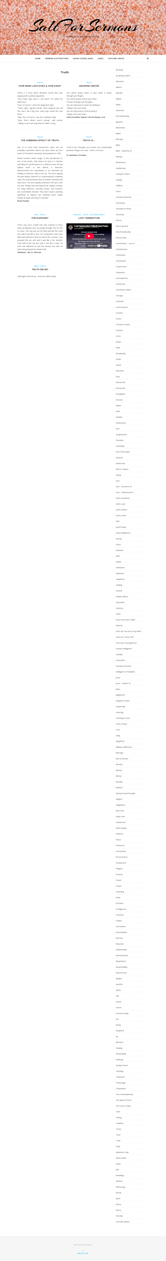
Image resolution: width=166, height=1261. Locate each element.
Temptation (121, 1088)
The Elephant (40, 218)
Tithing (119, 1117)
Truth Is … (89, 140)
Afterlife (119, 93)
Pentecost (120, 845)
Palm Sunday (121, 828)
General (119, 625)
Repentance (121, 961)
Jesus (118, 677)
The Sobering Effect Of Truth (40, 140)
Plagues (119, 868)
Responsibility (121, 967)
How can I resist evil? (125, 637)
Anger (118, 104)
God (36, 215)
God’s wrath (121, 515)
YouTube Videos (116, 58)
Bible (36, 266)
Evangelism (120, 394)
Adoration (120, 81)
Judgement (120, 695)
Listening (119, 712)
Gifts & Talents (122, 469)
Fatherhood (121, 423)
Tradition (119, 1123)
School (118, 1001)
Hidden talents (122, 596)
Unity (118, 1146)
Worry (118, 1204)
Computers (120, 272)
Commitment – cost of (125, 243)
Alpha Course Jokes (83, 58)
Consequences (122, 278)
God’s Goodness (123, 498)
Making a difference (124, 747)
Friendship (120, 446)
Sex (117, 1019)
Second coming (122, 1013)
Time (118, 1111)
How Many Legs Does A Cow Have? (40, 86)
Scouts (118, 1007)
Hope (118, 614)
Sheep (118, 1025)
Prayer (119, 886)
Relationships (121, 949)
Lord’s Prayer (121, 724)
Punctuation (121, 926)
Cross (118, 336)
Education (120, 370)
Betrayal (119, 139)
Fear (118, 428)
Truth (40, 83)
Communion (121, 255)
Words (118, 1192)
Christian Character (124, 197)
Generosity (120, 463)
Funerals (119, 457)
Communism (121, 261)
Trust (118, 1135)
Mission (119, 770)
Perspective (121, 863)
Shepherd (120, 1030)
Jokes (100, 58)
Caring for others (123, 174)
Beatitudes (120, 127)
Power (118, 880)
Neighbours (121, 805)
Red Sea (119, 938)
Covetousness (122, 307)
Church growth (122, 226)
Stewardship (121, 1053)
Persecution (121, 851)
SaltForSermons (83, 26)
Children (119, 185)
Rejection (120, 944)
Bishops (119, 156)
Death (118, 342)
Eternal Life (120, 382)
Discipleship (121, 353)
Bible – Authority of (124, 151)
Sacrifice (119, 984)
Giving (118, 475)
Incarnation (120, 660)
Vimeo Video (121, 1158)
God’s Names (121, 509)
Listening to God (123, 718)
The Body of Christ (123, 1100)
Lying (118, 735)
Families (77, 215)
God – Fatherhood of (124, 492)
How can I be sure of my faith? (128, 631)
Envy (118, 376)
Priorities (119, 903)
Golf (117, 521)
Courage (119, 295)
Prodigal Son (121, 909)
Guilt (118, 556)
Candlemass (121, 168)
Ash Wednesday (122, 116)
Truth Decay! (40, 269)
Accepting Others (123, 75)
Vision (118, 1164)
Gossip (119, 538)
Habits (118, 562)
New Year (120, 810)
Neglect (119, 799)
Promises (120, 915)
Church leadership (123, 232)
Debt (118, 347)
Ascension (120, 110)
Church (118, 220)
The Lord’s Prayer (123, 1106)
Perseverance (122, 857)
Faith (118, 411)
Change (119, 180)
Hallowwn (120, 573)
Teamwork (120, 1077)
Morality (119, 782)
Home (38, 58)
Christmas (120, 214)
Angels (118, 98)
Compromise (121, 266)
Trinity (118, 1129)
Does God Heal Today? (125, 619)
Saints (118, 990)
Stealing (119, 1048)
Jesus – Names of (123, 683)
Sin (117, 1036)
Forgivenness (121, 434)
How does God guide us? (126, 643)
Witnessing (120, 1187)
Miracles (119, 764)
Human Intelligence (124, 648)
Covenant (120, 301)
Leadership (120, 706)
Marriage (119, 753)
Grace (118, 544)
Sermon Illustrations (57, 58)
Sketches (119, 1042)
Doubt (118, 359)
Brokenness (121, 162)
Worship (119, 1216)
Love (118, 729)
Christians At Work (123, 208)
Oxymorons (121, 822)
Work (118, 1198)
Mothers (119, 787)
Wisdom (119, 1181)
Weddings (120, 1175)
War (117, 1169)
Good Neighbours (123, 533)
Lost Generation (89, 218)
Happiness (120, 579)
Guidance (119, 550)
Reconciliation (121, 932)
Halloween (120, 567)
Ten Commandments (124, 1094)
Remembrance (122, 955)
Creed (118, 318)
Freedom (119, 440)
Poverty (119, 874)
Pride (118, 897)
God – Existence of (124, 486)
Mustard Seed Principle (125, 793)
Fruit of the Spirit (123, 452)
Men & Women (122, 758)
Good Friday (121, 527)
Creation (119, 313)
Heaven (119, 590)
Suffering (119, 1059)
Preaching (120, 891)
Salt (117, 996)
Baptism (119, 122)
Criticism (119, 330)
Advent (119, 87)
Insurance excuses (123, 666)
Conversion (120, 284)
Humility (119, 654)
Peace (118, 839)
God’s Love (120, 504)
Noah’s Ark (120, 816)
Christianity (120, 203)
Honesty (119, 608)
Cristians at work (123, 324)
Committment (121, 249)
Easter (118, 365)
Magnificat (120, 741)
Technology (121, 1083)
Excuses (119, 399)
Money (119, 776)
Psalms (119, 920)
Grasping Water (89, 86)
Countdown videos (123, 289)
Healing (119, 585)
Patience (119, 834)
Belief (118, 133)
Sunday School (122, 1065)
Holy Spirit (120, 602)
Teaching (119, 1071)
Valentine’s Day (122, 1152)
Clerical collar (121, 237)
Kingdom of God (122, 700)
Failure (118, 405)
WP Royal (88, 1245)
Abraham (119, 69)
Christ (118, 191)
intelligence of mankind (125, 671)
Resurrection (121, 972)
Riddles (119, 978)
